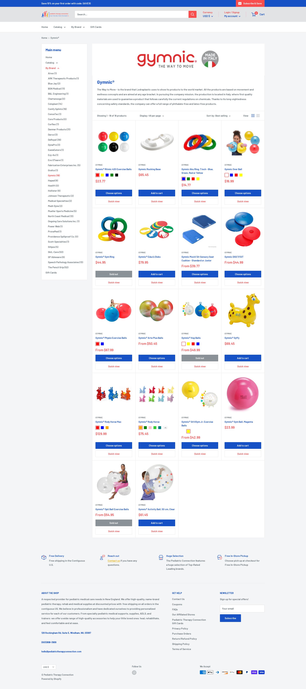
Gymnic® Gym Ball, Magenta (239, 421)
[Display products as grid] (252, 115)
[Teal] (159, 427)
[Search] (193, 14)
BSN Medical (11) (56, 88)
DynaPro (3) (54, 144)
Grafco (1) (53, 170)
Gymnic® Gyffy (232, 337)
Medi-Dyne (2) (55, 206)
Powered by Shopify (51, 679)
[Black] (116, 175)
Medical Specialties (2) (60, 200)
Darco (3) (53, 134)
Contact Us (178, 598)
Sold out (113, 274)
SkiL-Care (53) (55, 252)
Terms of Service (181, 648)
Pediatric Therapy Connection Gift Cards (189, 621)
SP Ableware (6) (56, 257)
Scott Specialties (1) (58, 241)
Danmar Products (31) (59, 129)
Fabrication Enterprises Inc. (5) (64, 165)
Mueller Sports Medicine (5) (62, 211)
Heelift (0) (53, 185)
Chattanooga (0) (56, 98)
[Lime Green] (154, 427)
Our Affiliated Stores (183, 614)
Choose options (114, 193)
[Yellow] (102, 175)
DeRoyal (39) (54, 139)
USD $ (46, 667)
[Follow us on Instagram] (134, 672)
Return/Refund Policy (184, 638)
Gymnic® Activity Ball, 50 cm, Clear (156, 509)
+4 (165, 428)
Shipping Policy (180, 643)
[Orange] (107, 427)
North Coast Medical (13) (60, 216)
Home (44, 26)
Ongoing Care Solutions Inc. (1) (63, 221)
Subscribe (230, 618)
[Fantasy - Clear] (183, 343)
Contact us (114, 560)
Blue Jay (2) (54, 83)
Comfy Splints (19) (57, 109)
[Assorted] (202, 178)
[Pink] (150, 427)
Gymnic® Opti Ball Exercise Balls (112, 509)
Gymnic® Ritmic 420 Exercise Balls (113, 169)
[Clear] (183, 431)
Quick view (114, 201)
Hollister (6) (54, 190)
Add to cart (157, 193)
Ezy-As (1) (53, 155)
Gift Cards (96, 26)
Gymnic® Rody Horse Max (108, 421)
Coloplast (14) (55, 103)
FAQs (175, 609)
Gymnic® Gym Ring (104, 256)
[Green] (111, 175)
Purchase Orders (181, 633)
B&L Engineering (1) (58, 93)
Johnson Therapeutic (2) (61, 195)
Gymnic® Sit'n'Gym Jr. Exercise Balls (197, 423)
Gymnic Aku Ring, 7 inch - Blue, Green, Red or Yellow (197, 171)
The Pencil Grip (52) (58, 267)
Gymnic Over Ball (233, 169)
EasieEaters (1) (56, 149)
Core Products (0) (57, 119)
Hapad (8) (53, 180)
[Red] (97, 175)
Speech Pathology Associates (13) (65, 262)
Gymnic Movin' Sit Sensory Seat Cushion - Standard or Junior (198, 258)
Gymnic (99, 165)
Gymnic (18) (54, 175)
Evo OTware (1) (55, 160)
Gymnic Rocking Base (149, 169)
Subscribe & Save (252, 3)
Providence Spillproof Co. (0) (63, 236)
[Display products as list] (258, 115)
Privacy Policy (180, 628)
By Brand (76, 26)
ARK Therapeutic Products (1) (63, 78)
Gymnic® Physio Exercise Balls (111, 337)
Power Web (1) (55, 226)
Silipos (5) (53, 246)
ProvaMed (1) (54, 231)
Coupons (177, 604)
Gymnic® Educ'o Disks (149, 256)
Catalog (58, 26)
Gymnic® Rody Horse (149, 421)
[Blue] (107, 175)
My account (231, 16)
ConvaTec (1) (54, 114)
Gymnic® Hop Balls (191, 337)
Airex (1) (52, 73)
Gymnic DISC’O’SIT (234, 256)
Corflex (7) (53, 124)
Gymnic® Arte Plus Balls (150, 337)
